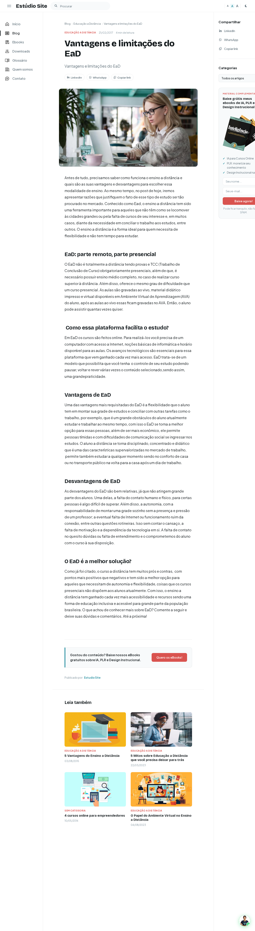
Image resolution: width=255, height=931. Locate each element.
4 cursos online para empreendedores (95, 815)
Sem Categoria (75, 810)
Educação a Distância (87, 23)
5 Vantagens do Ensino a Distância (92, 756)
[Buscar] (56, 6)
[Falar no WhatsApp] (244, 920)
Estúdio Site (31, 6)
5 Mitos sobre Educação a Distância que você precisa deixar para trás (159, 758)
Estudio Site (92, 677)
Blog (68, 23)
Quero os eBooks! (169, 657)
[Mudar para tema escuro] (245, 6)
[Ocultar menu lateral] (9, 6)
